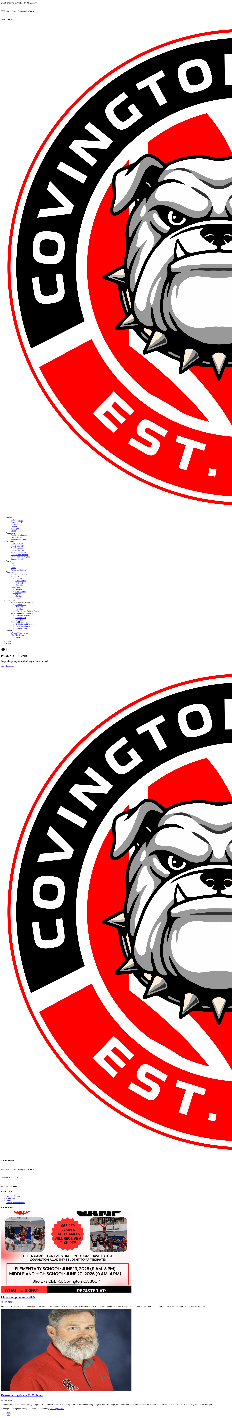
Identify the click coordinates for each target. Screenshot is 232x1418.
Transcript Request (22, 626)
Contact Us (15, 524)
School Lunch (20, 618)
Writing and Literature (19, 570)
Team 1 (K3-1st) (17, 544)
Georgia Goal (16, 637)
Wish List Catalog (17, 635)
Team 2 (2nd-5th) (17, 546)
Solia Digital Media (57, 1409)
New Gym (15, 529)
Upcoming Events (13, 1196)
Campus (14, 526)
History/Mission (17, 520)
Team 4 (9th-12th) (17, 550)
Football (18, 579)
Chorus (13, 568)
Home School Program (19, 555)
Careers (13, 531)
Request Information (18, 539)
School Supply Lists (18, 552)
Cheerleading (20, 581)
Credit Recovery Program (20, 557)
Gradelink (19, 620)
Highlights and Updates (24, 624)
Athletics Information (19, 574)
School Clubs (20, 605)
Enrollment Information (20, 535)
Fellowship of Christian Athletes (27, 611)
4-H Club (19, 609)
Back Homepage (7, 666)
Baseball (18, 596)
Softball (18, 598)
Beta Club (19, 607)
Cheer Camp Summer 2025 (18, 1297)
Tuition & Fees (16, 537)
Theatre (13, 563)
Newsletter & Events (23, 615)
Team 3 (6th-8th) (17, 548)
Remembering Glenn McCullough (22, 1395)
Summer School (17, 559)
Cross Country (21, 585)
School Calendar (21, 628)
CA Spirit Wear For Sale (20, 633)
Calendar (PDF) (17, 522)
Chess (13, 565)
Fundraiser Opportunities (15, 1203)
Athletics (9, 572)
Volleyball (19, 583)
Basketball (19, 589)
